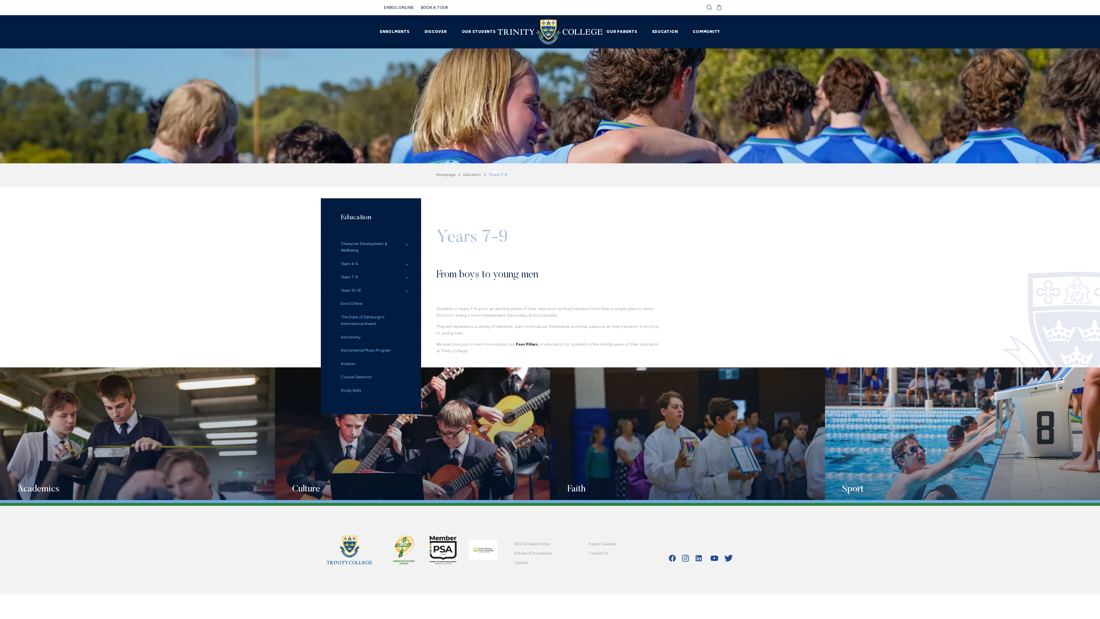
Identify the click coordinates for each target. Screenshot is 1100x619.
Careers (521, 563)
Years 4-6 (349, 264)
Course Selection (356, 377)
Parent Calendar (602, 544)
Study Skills (351, 390)
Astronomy (351, 337)
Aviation (348, 364)
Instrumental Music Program (366, 350)
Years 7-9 (349, 277)
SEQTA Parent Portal (532, 544)
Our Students (479, 32)
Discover (436, 32)
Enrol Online (399, 7)
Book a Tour (434, 7)
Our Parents (621, 32)
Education (665, 32)
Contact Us (599, 553)
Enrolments (395, 32)
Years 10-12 (351, 290)
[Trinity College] (550, 31)
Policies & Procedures (533, 553)
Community (706, 32)
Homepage (445, 175)
